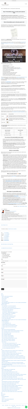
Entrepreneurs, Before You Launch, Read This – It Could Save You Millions (12, 355)
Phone (2, 275)
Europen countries (18, 405)
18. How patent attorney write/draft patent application (10, 345)
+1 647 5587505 (6, 235)
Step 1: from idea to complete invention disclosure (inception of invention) (12, 330)
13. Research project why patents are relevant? (8, 324)
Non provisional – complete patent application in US (9, 312)
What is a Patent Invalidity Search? (7, 370)
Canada (13, 406)
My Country (3, 262)
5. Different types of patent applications (7, 309)
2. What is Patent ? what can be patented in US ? (9, 307)
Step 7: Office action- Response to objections (8, 339)
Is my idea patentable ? (5, 255)
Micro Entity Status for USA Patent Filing (7, 244)
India (9, 405)
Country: (3, 405)
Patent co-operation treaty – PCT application (8, 313)
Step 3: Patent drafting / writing (22, 206)
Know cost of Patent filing (6, 256)
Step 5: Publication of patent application (7, 335)
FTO (1, 349)
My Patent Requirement (5, 396)
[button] (25, 4)
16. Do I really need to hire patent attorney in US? (9, 343)
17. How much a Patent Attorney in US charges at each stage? (11, 344)
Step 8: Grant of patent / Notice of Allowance (8, 340)
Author (2, 209)
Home (2, 293)
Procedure (2, 328)
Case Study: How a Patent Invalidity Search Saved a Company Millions (12, 391)
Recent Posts (5, 209)
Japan (25, 405)
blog (1, 392)
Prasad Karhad (7, 210)
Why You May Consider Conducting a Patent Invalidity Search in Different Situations (14, 374)
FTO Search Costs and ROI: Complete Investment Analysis (10, 354)
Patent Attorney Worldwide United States (15, 407)
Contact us (2, 395)
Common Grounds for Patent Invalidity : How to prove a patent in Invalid (12, 378)
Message (3, 279)
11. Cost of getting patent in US (6, 323)
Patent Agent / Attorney (6, 254)
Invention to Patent (4, 304)
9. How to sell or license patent (6, 318)
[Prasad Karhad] (3, 212)
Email (2, 272)
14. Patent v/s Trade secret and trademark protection (9, 325)
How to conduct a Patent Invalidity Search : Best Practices (10, 382)
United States (6, 405)
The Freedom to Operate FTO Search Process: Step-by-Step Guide (11, 353)
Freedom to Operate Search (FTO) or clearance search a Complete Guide (12, 350)
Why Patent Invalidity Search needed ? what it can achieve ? (10, 373)
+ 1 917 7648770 (6, 232)
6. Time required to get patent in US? (7, 314)
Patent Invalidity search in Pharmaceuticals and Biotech (10, 386)
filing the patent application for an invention (14, 203)
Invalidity (2, 368)
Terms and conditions (5, 301)
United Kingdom (13, 405)
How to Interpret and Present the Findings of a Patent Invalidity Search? (12, 385)
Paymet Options (4, 401)
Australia (23, 405)
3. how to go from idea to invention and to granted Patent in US (11, 308)
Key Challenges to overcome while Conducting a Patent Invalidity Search (12, 375)
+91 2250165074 (6, 237)
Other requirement (5, 257)
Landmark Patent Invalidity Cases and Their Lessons (9, 390)
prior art (20, 68)
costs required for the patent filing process (18, 111)
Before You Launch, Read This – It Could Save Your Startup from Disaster (12, 362)
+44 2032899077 (6, 236)
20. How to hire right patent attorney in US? (8, 348)
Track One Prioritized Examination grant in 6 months (9, 338)
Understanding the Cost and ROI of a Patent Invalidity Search (11, 381)
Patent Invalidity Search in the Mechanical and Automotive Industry (11, 387)
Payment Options (4, 298)
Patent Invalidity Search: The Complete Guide (8, 369)
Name (2, 269)
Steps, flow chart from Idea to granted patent (8, 329)
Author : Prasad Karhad (5, 297)
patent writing (14, 176)
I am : (2, 259)
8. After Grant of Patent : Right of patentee (8, 317)
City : (2, 265)
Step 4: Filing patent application (6, 334)
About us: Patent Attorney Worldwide (7, 296)
